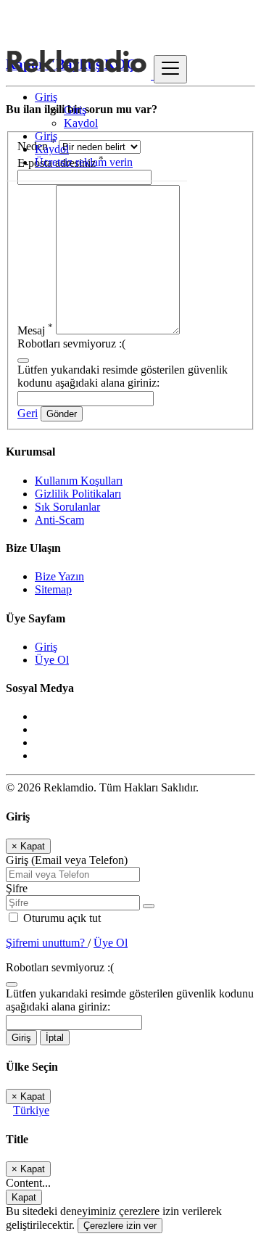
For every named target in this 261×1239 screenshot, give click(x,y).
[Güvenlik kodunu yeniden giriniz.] (23, 356)
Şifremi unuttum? (47, 943)
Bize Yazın (59, 576)
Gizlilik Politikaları (78, 493)
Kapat (24, 1197)
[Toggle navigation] (170, 69)
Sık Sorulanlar (67, 507)
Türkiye (31, 1110)
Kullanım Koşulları (79, 480)
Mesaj (35, 330)
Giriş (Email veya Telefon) (67, 860)
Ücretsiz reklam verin (84, 162)
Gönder (61, 413)
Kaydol (81, 123)
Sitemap (53, 589)
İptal (55, 1037)
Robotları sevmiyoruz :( (71, 343)
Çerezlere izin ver (120, 1225)
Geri (27, 413)
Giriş (75, 110)
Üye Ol (52, 660)
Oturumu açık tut (60, 918)
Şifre (17, 888)
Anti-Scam (59, 520)
